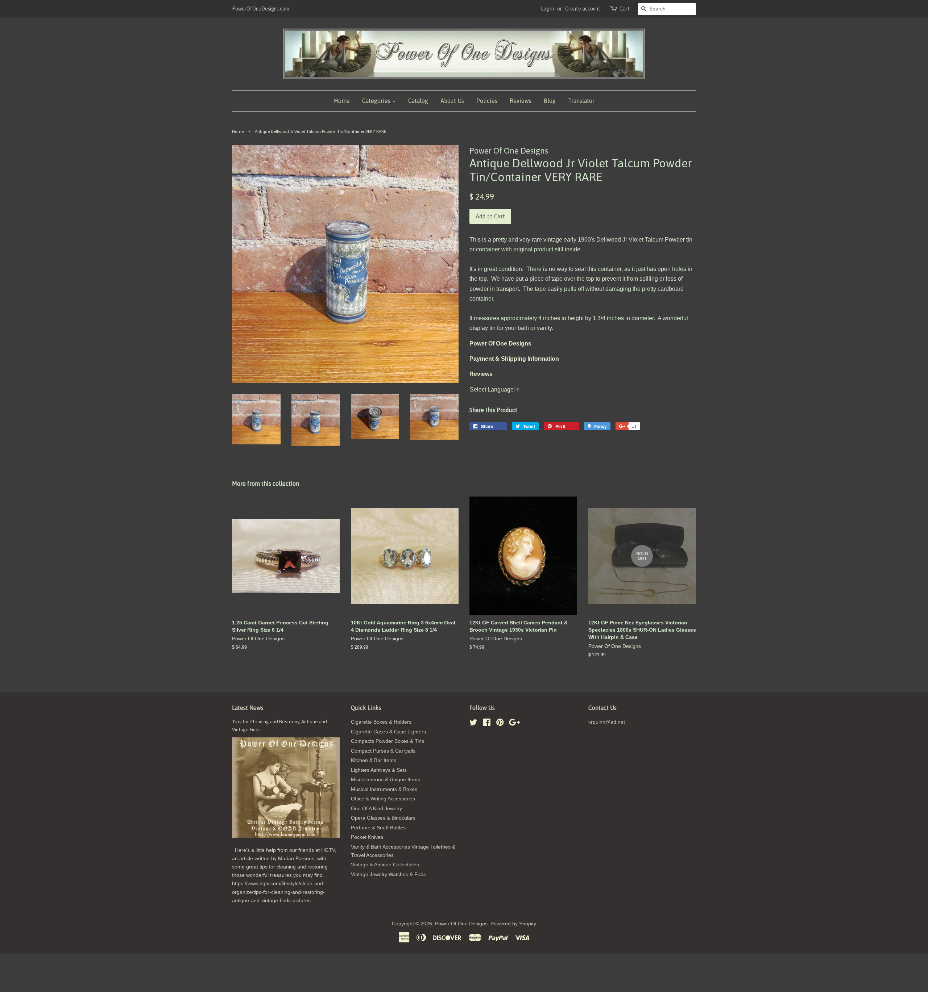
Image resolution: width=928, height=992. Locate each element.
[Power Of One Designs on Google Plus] (514, 724)
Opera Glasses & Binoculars (383, 818)
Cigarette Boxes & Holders (381, 722)
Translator (581, 100)
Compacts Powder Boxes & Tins (387, 741)
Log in (547, 9)
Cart (625, 9)
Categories (377, 100)
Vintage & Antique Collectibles (385, 864)
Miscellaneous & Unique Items (385, 779)
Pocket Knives (367, 837)
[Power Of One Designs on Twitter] (473, 724)
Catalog (418, 100)
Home (342, 100)
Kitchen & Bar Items (373, 760)
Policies (486, 100)
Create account (582, 9)
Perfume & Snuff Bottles (378, 827)
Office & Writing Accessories (383, 798)
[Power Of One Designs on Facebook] (486, 724)
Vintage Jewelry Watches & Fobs (388, 874)
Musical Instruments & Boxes (384, 789)
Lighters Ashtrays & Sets (379, 770)
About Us (452, 100)
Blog (550, 100)
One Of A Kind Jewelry (376, 808)
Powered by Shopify (513, 923)
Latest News (248, 707)
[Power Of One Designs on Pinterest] (500, 724)
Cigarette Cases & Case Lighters (388, 731)
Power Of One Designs (461, 923)
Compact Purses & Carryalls (383, 751)
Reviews (520, 100)
